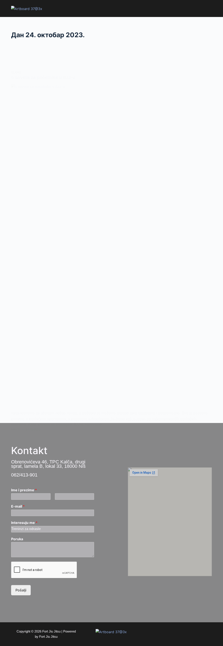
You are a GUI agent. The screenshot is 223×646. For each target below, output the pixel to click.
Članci (16, 72)
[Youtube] (185, 634)
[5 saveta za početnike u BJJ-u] (111, 247)
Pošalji (20, 590)
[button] (208, 8)
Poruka (17, 539)
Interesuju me (24, 522)
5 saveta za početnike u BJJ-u (43, 77)
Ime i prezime (24, 490)
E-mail (18, 506)
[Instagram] (175, 634)
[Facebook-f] (166, 634)
